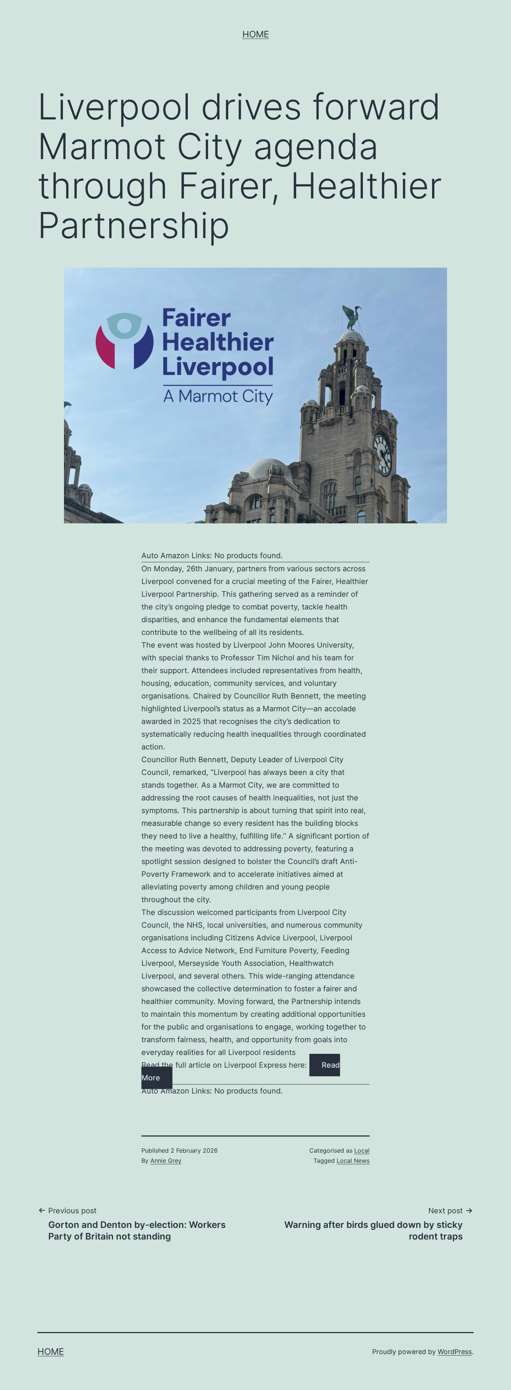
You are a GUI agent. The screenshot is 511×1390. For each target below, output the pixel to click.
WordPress (455, 1352)
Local (362, 1150)
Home (255, 34)
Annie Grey (165, 1160)
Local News (353, 1160)
